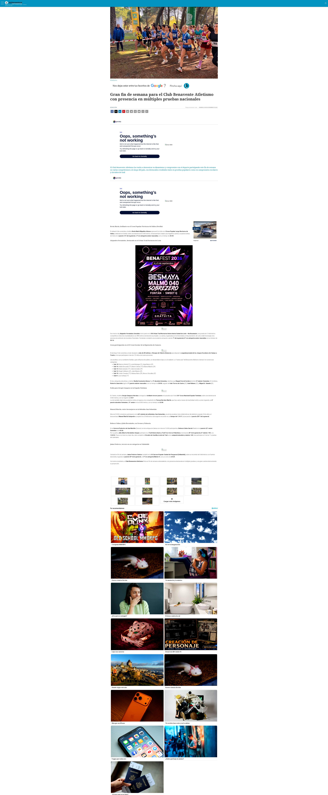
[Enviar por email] (131, 111)
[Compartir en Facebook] (112, 111)
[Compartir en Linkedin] (119, 111)
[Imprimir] (127, 111)
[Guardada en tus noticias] (135, 111)
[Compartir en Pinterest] (123, 111)
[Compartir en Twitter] (116, 111)
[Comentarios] (139, 111)
